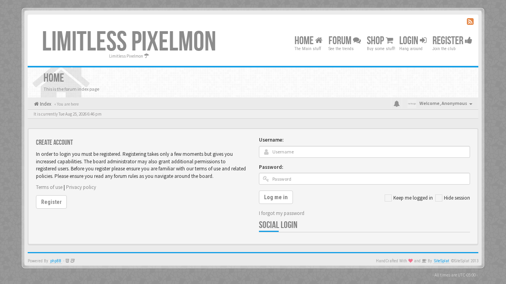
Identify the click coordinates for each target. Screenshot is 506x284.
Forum (341, 40)
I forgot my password (281, 213)
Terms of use (49, 187)
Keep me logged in (413, 197)
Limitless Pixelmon (129, 42)
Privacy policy (81, 187)
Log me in (276, 197)
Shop (376, 40)
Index (45, 104)
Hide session (457, 197)
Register (448, 40)
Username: (271, 139)
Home (305, 40)
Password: (271, 167)
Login (409, 40)
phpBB (55, 260)
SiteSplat (441, 260)
